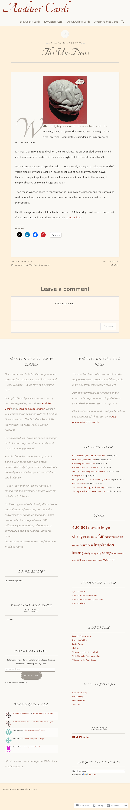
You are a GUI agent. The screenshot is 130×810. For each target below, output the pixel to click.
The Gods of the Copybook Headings (88, 488)
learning (77, 553)
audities (80, 527)
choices (90, 537)
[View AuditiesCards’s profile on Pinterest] (84, 737)
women (109, 560)
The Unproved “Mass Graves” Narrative (88, 491)
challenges (103, 528)
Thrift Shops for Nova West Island (86, 656)
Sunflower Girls (78, 701)
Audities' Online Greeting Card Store (87, 600)
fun (101, 536)
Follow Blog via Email (30, 651)
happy (108, 536)
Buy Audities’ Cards (54, 21)
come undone (73, 217)
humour (86, 545)
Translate (93, 775)
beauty (91, 528)
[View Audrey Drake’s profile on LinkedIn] (87, 737)
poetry (106, 553)
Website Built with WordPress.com (20, 789)
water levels (92, 560)
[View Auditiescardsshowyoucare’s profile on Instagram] (80, 737)
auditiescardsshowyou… (21, 713)
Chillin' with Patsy (79, 693)
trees (74, 560)
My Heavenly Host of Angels (84, 460)
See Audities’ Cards (30, 21)
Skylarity (75, 648)
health (115, 537)
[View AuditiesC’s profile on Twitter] (77, 737)
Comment (108, 326)
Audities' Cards (35, 8)
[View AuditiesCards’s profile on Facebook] (73, 737)
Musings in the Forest (32, 747)
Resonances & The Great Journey (30, 264)
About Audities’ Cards (78, 21)
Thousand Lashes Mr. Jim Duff (85, 652)
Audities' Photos (79, 604)
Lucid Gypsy (77, 644)
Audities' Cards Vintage (31, 408)
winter (100, 560)
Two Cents (76, 705)
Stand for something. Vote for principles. (89, 472)
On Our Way (77, 697)
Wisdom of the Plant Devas (84, 660)
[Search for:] (123, 21)
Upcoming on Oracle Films (83, 464)
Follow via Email (31, 675)
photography (95, 553)
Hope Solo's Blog (79, 640)
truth (79, 560)
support (121, 553)
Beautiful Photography (81, 636)
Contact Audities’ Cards (106, 21)
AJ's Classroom (78, 592)
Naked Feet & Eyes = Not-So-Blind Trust (89, 456)
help (120, 536)
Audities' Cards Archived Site (84, 596)
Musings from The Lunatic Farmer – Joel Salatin (92, 480)
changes (79, 536)
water (85, 560)
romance (114, 553)
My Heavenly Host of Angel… (43, 713)
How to (75, 546)
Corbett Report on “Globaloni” (85, 468)
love (86, 553)
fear (96, 537)
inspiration (104, 545)
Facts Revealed (78, 484)
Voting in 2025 (78, 476)
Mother (111, 264)
